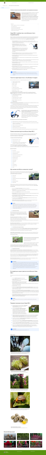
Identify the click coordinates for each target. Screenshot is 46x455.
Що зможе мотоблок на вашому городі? (15, 28)
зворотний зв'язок (33, 451)
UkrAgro (4, 3)
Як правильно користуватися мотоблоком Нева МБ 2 (17, 29)
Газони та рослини (14, 2)
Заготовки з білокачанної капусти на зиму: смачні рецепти (18, 371)
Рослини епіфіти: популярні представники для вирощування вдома (19, 389)
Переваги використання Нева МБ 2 (15, 30)
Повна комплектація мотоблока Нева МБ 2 (15, 27)
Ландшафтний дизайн (31, 2)
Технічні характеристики (14, 26)
